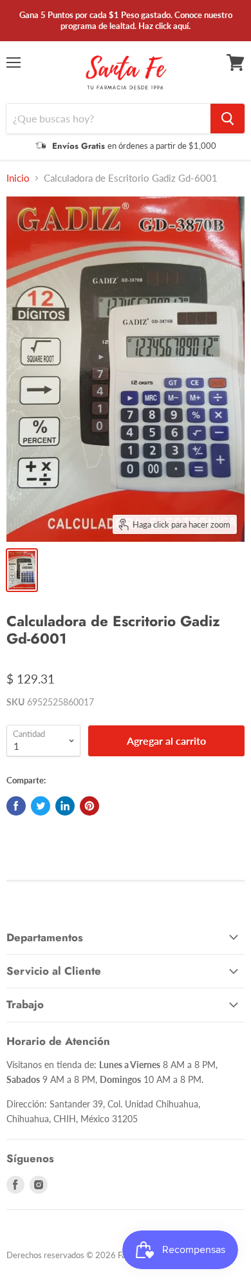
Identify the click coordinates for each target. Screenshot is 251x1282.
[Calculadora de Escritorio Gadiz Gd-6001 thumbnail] (22, 570)
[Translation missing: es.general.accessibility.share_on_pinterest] (89, 806)
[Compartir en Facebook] (16, 806)
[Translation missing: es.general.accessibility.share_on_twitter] (40, 806)
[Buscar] (227, 118)
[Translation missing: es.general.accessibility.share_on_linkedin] (65, 806)
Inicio (18, 178)
